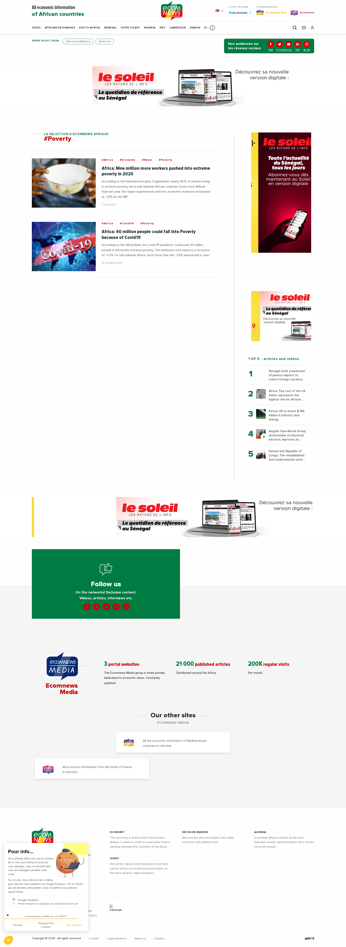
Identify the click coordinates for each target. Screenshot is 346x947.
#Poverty (165, 160)
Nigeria (150, 27)
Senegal (110, 27)
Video (36, 27)
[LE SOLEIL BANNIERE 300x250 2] (281, 316)
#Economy (127, 160)
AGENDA (260, 832)
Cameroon (177, 27)
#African (105, 41)
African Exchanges (60, 27)
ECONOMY (117, 832)
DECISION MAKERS (195, 832)
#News (147, 160)
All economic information (58, 11)
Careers (159, 938)
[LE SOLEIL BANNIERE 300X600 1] (281, 192)
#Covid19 (127, 223)
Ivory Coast (130, 27)
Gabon (195, 27)
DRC (163, 27)
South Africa (89, 27)
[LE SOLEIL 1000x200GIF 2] (173, 86)
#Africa (107, 160)
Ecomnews (238, 12)
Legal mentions (117, 938)
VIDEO (114, 858)
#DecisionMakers (78, 41)
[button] (212, 27)
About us (140, 938)
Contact (94, 938)
